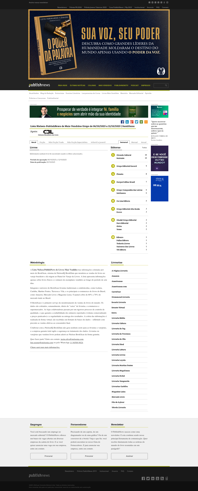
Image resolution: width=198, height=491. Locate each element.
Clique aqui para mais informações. (45, 347)
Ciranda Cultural (124, 154)
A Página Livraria (120, 270)
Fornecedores (78, 424)
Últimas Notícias (77, 85)
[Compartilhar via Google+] (132, 123)
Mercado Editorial (136, 93)
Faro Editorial (122, 223)
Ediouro (120, 237)
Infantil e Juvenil (98, 142)
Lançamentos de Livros (91, 93)
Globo (119, 226)
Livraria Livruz (118, 354)
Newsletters (62, 7)
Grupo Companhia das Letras (129, 189)
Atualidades (34, 93)
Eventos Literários (73, 93)
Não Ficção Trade (56, 142)
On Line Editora (123, 200)
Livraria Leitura (119, 349)
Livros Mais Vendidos (110, 93)
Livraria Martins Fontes (122, 365)
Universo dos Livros (125, 246)
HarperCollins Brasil (126, 181)
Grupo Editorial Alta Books (128, 208)
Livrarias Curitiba (120, 386)
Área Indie (62, 85)
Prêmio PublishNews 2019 (87, 471)
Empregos (145, 85)
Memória (124, 93)
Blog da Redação (46, 93)
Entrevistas (59, 93)
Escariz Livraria (119, 302)
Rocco (119, 211)
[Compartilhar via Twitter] (136, 123)
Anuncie (150, 7)
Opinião (148, 93)
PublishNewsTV (121, 85)
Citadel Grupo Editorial (126, 219)
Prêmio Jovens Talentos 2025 (95, 7)
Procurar (49, 456)
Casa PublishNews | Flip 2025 (120, 7)
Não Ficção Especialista (77, 142)
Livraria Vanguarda (120, 381)
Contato (165, 7)
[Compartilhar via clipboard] (146, 123)
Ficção (42, 142)
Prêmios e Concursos (37, 98)
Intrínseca (121, 192)
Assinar (129, 456)
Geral (33, 142)
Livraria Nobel (118, 375)
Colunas (92, 85)
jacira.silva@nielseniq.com (72, 339)
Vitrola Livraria (119, 407)
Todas (144, 147)
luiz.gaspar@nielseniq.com (41, 342)
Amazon (115, 275)
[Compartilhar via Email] (141, 123)
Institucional (139, 7)
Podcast (135, 85)
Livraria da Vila (119, 338)
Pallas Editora (123, 240)
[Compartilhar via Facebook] (122, 123)
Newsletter (117, 424)
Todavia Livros (123, 243)
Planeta (120, 173)
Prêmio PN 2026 (76, 7)
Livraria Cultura (119, 323)
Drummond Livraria (121, 296)
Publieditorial (52, 98)
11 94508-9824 (76, 342)
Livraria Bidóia (118, 317)
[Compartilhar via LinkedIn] (127, 123)
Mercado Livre (118, 396)
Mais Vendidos (105, 85)
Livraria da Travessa (121, 333)
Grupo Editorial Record (127, 165)
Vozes (119, 229)
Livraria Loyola (119, 359)
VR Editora (121, 249)
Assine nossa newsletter (38, 2)
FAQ (157, 7)
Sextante (120, 158)
